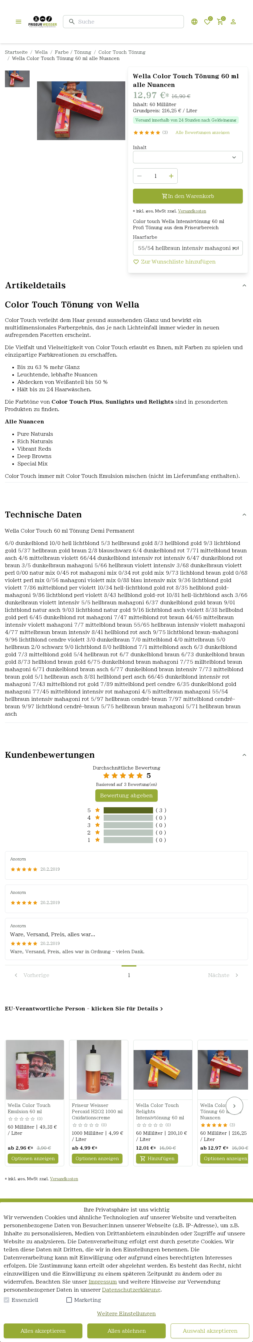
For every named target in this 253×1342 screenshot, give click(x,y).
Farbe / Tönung (73, 52)
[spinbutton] (155, 176)
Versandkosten (192, 211)
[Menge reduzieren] (139, 176)
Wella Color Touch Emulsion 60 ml (29, 1108)
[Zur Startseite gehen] (42, 21)
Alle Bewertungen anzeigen (203, 132)
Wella (41, 52)
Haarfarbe (145, 237)
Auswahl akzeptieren (210, 1330)
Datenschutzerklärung (131, 1289)
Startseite (16, 52)
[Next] (234, 1106)
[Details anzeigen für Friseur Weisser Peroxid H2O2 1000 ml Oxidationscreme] (99, 1070)
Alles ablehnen (126, 1330)
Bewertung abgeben (126, 795)
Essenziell (25, 1299)
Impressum (103, 1281)
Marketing (87, 1299)
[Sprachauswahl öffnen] (194, 21)
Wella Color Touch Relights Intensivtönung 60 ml (160, 1111)
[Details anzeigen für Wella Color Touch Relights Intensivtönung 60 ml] (163, 1070)
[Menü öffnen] (18, 21)
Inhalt (140, 147)
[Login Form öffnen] (233, 21)
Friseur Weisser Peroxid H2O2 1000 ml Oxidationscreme (97, 1111)
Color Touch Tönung (122, 52)
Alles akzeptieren (43, 1330)
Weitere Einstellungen (126, 1313)
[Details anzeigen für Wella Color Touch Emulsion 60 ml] (34, 1070)
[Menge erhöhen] (171, 176)
